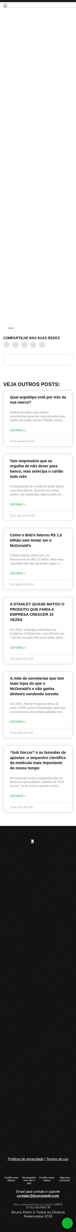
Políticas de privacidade (26, 1159)
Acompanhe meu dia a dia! (29, 1180)
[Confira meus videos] (47, 1172)
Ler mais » (18, 430)
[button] (6, 345)
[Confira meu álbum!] (11, 1172)
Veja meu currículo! (64, 1179)
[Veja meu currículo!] (64, 1172)
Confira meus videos (46, 1179)
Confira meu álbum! (11, 1179)
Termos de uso (57, 1159)
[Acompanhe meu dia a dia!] (29, 1172)
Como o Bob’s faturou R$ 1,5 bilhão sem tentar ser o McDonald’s (36, 540)
